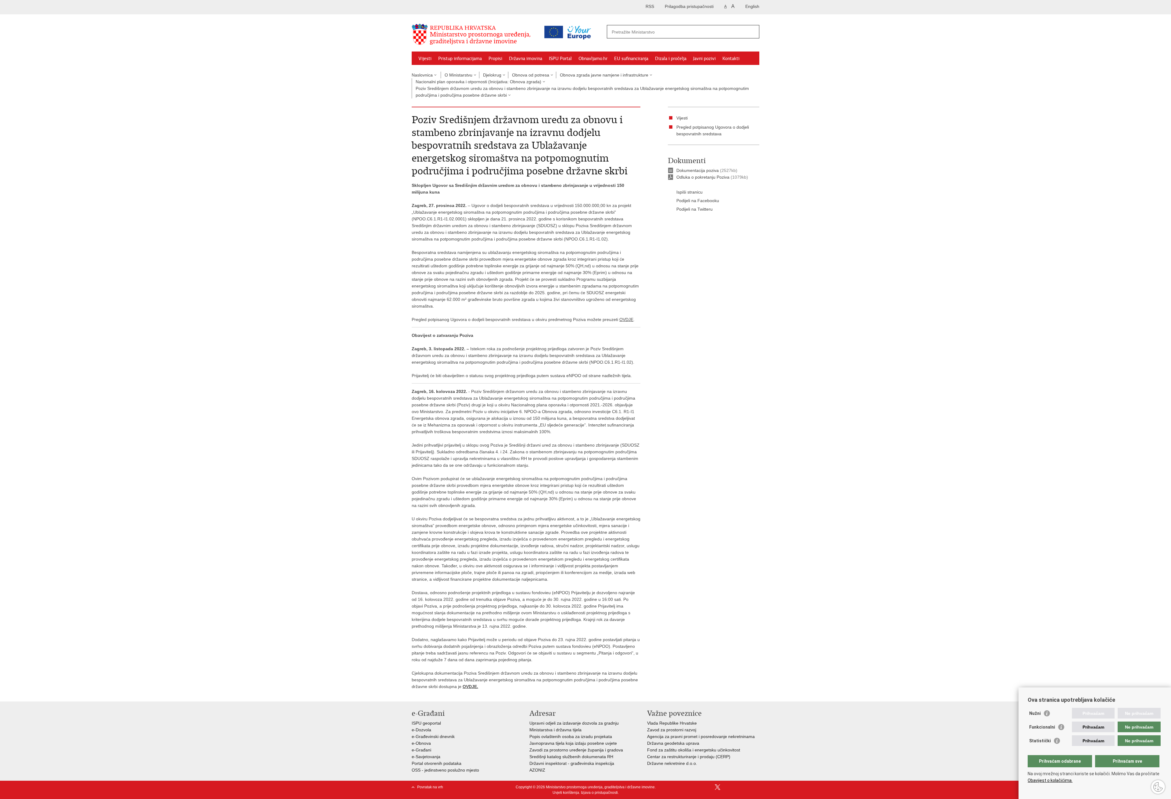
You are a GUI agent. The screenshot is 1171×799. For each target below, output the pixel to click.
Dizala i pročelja (670, 58)
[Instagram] (747, 787)
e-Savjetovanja (426, 756)
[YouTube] (727, 787)
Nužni (1035, 713)
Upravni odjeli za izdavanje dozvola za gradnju (574, 723)
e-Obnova (421, 743)
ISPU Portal (560, 58)
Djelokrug (492, 75)
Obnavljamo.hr (592, 58)
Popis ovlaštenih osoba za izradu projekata (570, 736)
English (752, 6)
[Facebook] (708, 787)
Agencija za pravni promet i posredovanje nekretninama (701, 736)
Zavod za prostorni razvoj (671, 729)
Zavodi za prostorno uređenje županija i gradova (576, 749)
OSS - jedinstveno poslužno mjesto (445, 770)
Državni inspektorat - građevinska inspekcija (571, 763)
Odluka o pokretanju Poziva (702, 177)
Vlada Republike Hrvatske (672, 723)
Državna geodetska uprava (673, 743)
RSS (650, 6)
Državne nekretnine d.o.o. (672, 763)
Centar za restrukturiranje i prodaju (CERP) (688, 756)
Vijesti (425, 58)
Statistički (1040, 740)
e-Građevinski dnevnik (433, 736)
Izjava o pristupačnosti (599, 792)
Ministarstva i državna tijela (555, 729)
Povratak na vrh (430, 787)
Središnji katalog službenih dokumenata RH (571, 756)
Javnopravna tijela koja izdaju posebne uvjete (573, 743)
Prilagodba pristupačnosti (689, 6)
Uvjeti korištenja (566, 792)
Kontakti (730, 58)
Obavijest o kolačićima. (1050, 780)
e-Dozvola (421, 729)
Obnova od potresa (530, 75)
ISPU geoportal (426, 723)
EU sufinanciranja (631, 58)
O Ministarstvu (458, 75)
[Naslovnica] (473, 34)
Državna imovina (525, 58)
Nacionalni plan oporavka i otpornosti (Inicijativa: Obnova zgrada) (478, 81)
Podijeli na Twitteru (694, 209)
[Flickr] (737, 787)
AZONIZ (537, 770)
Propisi (495, 58)
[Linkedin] (756, 787)
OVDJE (626, 319)
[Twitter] (717, 787)
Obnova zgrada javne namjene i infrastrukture (604, 75)
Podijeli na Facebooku (697, 200)
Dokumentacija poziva (697, 170)
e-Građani (421, 749)
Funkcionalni (1042, 727)
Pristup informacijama (460, 58)
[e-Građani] (438, 7)
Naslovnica (422, 75)
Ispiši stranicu (689, 192)
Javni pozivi (704, 58)
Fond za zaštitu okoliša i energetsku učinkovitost (693, 749)
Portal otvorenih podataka (436, 763)
